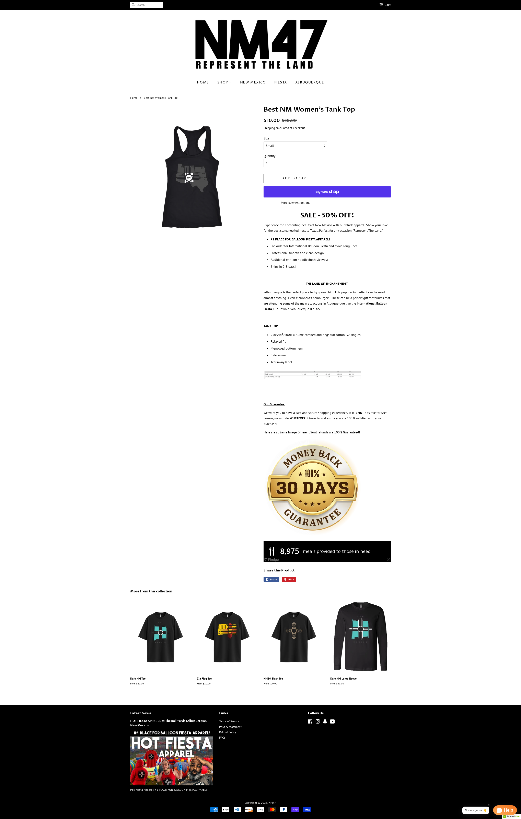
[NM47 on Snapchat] (325, 722)
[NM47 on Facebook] (310, 722)
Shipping (269, 128)
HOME (203, 82)
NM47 (272, 803)
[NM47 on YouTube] (332, 722)
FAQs (222, 737)
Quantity (269, 156)
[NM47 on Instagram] (317, 722)
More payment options (295, 203)
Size (266, 138)
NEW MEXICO (253, 82)
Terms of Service (229, 721)
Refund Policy (227, 732)
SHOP (223, 82)
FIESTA (280, 82)
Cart (387, 5)
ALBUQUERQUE (309, 82)
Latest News (140, 713)
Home (133, 98)
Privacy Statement (230, 727)
